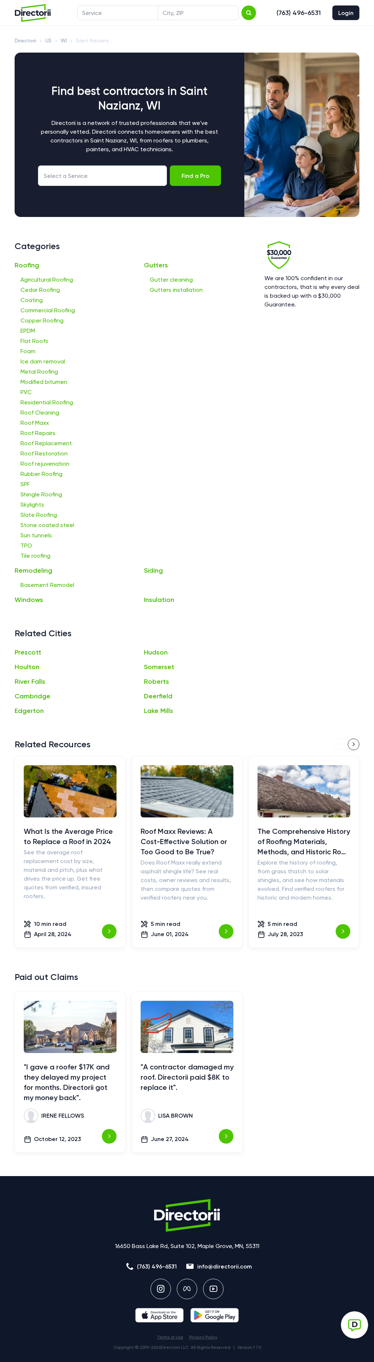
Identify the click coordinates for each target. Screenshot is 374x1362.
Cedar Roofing (40, 289)
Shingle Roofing (41, 494)
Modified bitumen (43, 381)
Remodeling (33, 570)
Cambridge (32, 696)
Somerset (159, 667)
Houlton (27, 667)
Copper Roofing (42, 320)
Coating (31, 300)
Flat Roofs (34, 340)
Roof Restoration (44, 453)
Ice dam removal (42, 361)
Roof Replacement (46, 443)
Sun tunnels (36, 535)
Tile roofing (35, 555)
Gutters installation (176, 289)
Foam (27, 351)
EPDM (27, 330)
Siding (153, 570)
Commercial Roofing (47, 310)
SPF (25, 484)
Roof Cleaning (39, 412)
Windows (29, 600)
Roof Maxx (34, 422)
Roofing (27, 265)
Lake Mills (158, 711)
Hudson (156, 652)
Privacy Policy (203, 1337)
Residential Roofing (46, 402)
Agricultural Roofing (46, 279)
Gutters (156, 265)
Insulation (159, 600)
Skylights (32, 504)
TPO (26, 545)
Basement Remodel (47, 584)
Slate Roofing (38, 514)
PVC (26, 392)
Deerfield (158, 696)
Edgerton (29, 711)
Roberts (156, 682)
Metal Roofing (39, 371)
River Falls (30, 682)
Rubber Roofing (41, 473)
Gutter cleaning (171, 279)
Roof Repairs (38, 433)
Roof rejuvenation (44, 463)
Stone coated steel (47, 525)
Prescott (28, 652)
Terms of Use (170, 1337)
